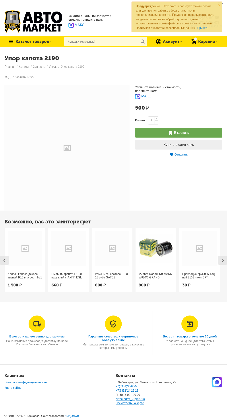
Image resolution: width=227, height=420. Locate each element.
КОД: (7, 77)
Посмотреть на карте (130, 403)
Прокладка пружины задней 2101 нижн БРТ (199, 275)
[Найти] (142, 41)
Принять (202, 28)
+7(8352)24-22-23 (127, 390)
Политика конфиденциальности (25, 382)
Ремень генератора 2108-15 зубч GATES (112, 275)
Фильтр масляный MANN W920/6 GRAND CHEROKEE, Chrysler (155, 275)
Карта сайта (12, 387)
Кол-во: (140, 120)
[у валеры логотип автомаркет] (33, 21)
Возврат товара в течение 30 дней (190, 336)
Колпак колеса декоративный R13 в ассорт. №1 (25, 275)
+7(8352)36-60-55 (127, 386)
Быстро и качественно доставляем (36, 336)
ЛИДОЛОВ (72, 416)
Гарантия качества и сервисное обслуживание (113, 338)
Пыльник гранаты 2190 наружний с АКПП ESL (66, 275)
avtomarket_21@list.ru (130, 399)
